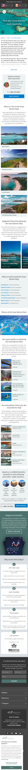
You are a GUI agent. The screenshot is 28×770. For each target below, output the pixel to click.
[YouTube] (16, 733)
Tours (8, 38)
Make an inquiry (14, 96)
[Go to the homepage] (14, 11)
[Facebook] (7, 733)
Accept (11, 767)
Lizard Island (6, 192)
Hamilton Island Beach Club (18, 452)
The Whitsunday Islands (9, 215)
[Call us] (4, 11)
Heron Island (5, 290)
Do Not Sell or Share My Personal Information (12, 763)
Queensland (4, 303)
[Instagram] (11, 733)
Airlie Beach (5, 146)
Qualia (14, 443)
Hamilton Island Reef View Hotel (18, 460)
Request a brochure (14, 531)
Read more (14, 69)
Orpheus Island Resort (19, 427)
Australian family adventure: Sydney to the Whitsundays (9, 257)
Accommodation (16, 38)
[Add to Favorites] (2, 32)
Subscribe (14, 681)
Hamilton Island (7, 169)
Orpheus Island (5, 295)
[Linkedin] (20, 733)
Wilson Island (5, 300)
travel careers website (14, 725)
